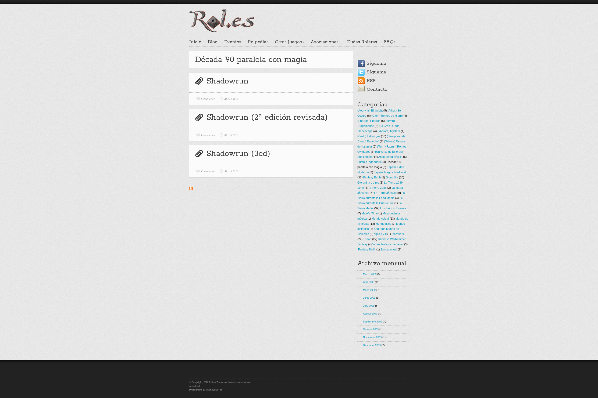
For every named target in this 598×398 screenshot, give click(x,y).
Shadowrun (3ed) (238, 154)
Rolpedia (257, 42)
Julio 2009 (368, 305)
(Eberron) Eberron (369, 121)
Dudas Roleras (362, 42)
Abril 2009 (368, 282)
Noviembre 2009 (372, 337)
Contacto (377, 89)
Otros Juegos (288, 42)
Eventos (232, 42)
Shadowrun (227, 81)
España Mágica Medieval (390, 172)
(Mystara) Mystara (388, 131)
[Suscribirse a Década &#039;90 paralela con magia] (191, 189)
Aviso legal (194, 386)
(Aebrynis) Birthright (370, 110)
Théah (367, 239)
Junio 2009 (369, 297)
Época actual (389, 249)
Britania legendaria (369, 162)
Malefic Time (370, 213)
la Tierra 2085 (378, 187)
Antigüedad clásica (390, 157)
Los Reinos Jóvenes (393, 208)
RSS (371, 81)
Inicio (195, 42)
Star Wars (398, 234)
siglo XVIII (380, 234)
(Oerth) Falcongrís (368, 136)
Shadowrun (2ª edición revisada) (267, 117)
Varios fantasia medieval (387, 244)
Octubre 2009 (371, 329)
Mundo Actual (380, 218)
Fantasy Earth (372, 177)
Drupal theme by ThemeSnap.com (206, 390)
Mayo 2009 (369, 290)
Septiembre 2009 (372, 321)
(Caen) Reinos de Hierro (387, 115)
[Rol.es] (221, 31)
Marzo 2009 (370, 274)
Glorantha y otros (368, 182)
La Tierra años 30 (385, 193)
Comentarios (208, 98)
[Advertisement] (354, 16)
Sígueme (376, 63)
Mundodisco (383, 223)
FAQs (389, 42)
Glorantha (392, 177)
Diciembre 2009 (372, 345)
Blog (213, 42)
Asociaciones (324, 42)
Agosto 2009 (370, 313)
